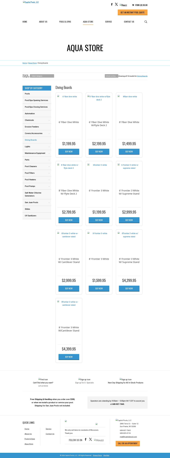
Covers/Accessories (33, 133)
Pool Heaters (30, 180)
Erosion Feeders (32, 127)
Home (25, 21)
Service (108, 21)
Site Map (106, 455)
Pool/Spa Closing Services (36, 107)
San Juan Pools (31, 202)
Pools (27, 94)
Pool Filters (30, 173)
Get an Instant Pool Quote (133, 12)
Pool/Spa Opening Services (36, 100)
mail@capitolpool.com (128, 437)
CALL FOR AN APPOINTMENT (128, 443)
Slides (27, 209)
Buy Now (69, 151)
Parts (27, 160)
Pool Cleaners (31, 166)
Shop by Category (26, 75)
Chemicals (29, 120)
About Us (43, 21)
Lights (27, 146)
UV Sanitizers (30, 216)
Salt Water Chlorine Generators (33, 194)
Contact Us (129, 21)
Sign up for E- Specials (84, 383)
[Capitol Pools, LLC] (129, 420)
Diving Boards (31, 140)
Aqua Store (88, 21)
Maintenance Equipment (35, 153)
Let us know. (43, 386)
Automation (30, 113)
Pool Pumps (30, 186)
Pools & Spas (65, 21)
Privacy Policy (97, 455)
